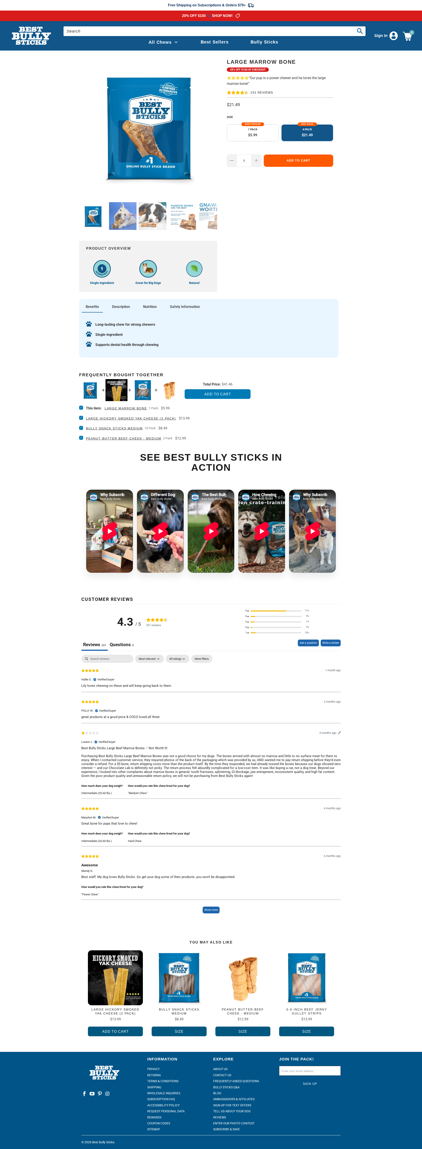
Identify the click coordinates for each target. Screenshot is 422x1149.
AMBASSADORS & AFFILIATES (234, 1099)
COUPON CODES (158, 1123)
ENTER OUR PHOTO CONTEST (234, 1123)
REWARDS (154, 1117)
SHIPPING (154, 1087)
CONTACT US (222, 1075)
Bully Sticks (264, 42)
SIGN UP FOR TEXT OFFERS (232, 1105)
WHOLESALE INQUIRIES (163, 1093)
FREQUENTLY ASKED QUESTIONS (236, 1081)
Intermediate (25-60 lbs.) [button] (96, 793)
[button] (277, 610)
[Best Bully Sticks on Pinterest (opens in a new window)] (99, 1094)
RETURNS (154, 1075)
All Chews (160, 42)
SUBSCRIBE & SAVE (226, 1129)
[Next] (213, 126)
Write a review (330, 642)
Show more (211, 909)
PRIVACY (153, 1069)
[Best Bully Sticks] (31, 36)
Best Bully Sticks (103, 1142)
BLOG (217, 1093)
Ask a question (308, 642)
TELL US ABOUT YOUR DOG (232, 1111)
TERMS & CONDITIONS (162, 1081)
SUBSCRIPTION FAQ (161, 1099)
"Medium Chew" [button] (137, 793)
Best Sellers (215, 42)
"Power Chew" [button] (90, 894)
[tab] (121, 645)
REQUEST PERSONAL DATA (166, 1111)
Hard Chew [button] (135, 841)
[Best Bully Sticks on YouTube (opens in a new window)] (92, 1094)
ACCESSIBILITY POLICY (163, 1105)
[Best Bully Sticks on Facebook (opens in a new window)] (84, 1094)
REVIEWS (219, 1117)
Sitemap (153, 1129)
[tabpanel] (211, 786)
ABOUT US (220, 1069)
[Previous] (83, 126)
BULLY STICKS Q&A (226, 1087)
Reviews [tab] (94, 644)
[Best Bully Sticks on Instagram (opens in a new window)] (107, 1094)
